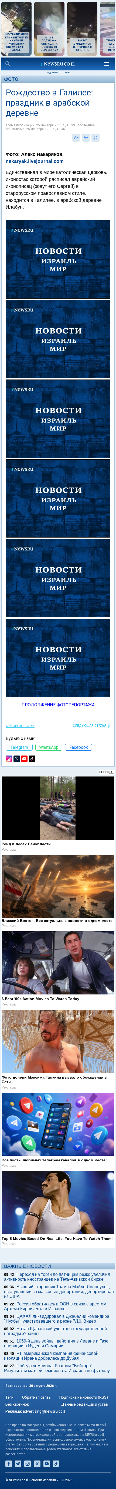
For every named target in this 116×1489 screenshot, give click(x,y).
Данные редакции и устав (84, 1404)
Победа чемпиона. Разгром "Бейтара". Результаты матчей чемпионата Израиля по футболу (57, 1368)
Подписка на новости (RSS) (83, 1397)
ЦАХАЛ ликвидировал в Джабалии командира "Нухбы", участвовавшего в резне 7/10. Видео (56, 1318)
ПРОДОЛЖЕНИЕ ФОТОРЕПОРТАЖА (58, 704)
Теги (9, 1397)
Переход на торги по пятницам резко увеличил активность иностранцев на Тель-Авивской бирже (57, 1277)
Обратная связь (36, 1397)
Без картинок (17, 1404)
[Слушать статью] (100, 138)
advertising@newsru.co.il (44, 1411)
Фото (11, 79)
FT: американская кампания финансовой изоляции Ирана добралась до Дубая (51, 1356)
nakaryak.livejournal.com (35, 161)
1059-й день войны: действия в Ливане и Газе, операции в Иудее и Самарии (57, 1343)
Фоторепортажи (20, 726)
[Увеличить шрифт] (86, 138)
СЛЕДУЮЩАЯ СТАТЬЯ (89, 726)
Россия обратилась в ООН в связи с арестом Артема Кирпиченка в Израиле (55, 1306)
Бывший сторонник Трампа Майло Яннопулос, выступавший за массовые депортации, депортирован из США (59, 1291)
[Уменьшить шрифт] (76, 138)
